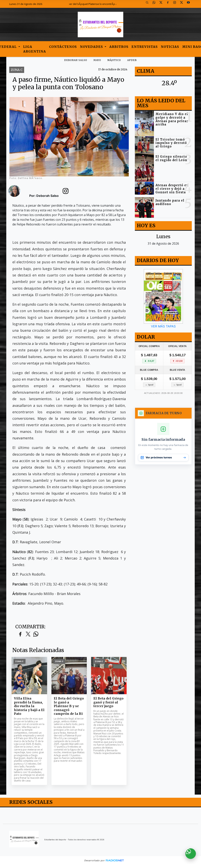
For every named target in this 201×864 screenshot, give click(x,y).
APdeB (132, 60)
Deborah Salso (75, 60)
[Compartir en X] (28, 634)
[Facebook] (169, 4)
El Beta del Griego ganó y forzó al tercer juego (108, 702)
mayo (97, 60)
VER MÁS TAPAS (163, 326)
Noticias (170, 47)
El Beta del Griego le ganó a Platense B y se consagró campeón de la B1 (69, 706)
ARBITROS (118, 47)
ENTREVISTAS (145, 47)
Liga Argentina (34, 49)
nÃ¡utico (114, 60)
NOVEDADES (92, 47)
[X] (162, 4)
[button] (148, 4)
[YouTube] (189, 4)
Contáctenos (63, 47)
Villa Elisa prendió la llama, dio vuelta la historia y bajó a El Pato (29, 706)
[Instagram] (176, 4)
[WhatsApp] (155, 4)
